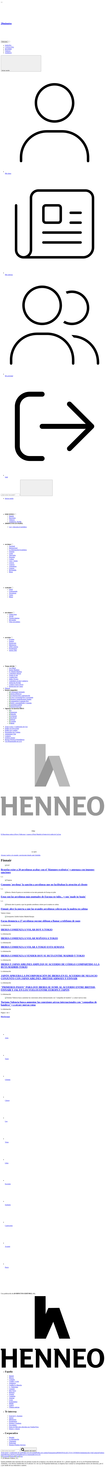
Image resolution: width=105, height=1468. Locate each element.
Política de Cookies (11, 730)
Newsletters (13, 1425)
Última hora (13, 614)
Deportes (12, 557)
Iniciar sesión (9, 498)
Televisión (12, 555)
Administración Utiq (86, 1453)
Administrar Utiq (10, 734)
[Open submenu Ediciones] (25, 42)
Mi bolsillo (12, 620)
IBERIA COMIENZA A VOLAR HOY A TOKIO (26, 929)
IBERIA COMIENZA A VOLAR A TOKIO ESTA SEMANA (32, 947)
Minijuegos (12, 645)
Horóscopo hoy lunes (16, 686)
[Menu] (1, 2)
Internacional (13, 548)
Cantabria (12, 1396)
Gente (11, 553)
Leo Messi (12, 668)
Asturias (11, 1398)
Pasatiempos (13, 648)
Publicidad (12, 1443)
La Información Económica (18, 550)
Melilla (11, 1403)
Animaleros (13, 566)
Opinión (11, 552)
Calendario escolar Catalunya (18, 681)
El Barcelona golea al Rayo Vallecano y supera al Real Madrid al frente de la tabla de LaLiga (31, 834)
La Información (14, 1439)
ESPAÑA (8, 45)
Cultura (11, 559)
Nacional (12, 546)
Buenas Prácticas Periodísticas (14, 739)
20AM (11, 616)
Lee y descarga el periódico (18, 527)
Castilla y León (14, 1381)
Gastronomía (13, 591)
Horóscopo (12, 643)
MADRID (8, 49)
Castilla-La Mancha (15, 1385)
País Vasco (12, 1391)
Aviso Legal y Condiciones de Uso (16, 727)
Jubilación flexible (15, 683)
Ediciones (4, 42)
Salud (11, 589)
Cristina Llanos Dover (16, 684)
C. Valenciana (13, 1387)
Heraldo (11, 1437)
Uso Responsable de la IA (13, 741)
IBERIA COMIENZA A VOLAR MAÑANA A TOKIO (29, 938)
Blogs (11, 572)
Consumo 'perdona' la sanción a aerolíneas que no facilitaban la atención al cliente (44, 884)
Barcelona (12, 518)
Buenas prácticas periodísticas (14, 1454)
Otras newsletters (14, 622)
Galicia (11, 1405)
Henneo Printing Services (17, 1445)
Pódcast (7, 688)
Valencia (7, 51)
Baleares (12, 1392)
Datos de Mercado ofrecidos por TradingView (24, 1427)
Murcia (11, 1378)
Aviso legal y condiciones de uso (11, 1453)
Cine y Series (13, 561)
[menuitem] (54, 45)
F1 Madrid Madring (15, 672)
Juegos (11, 1418)
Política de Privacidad (12, 728)
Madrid (11, 516)
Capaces (11, 564)
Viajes (11, 595)
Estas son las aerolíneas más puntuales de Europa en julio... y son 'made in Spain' (43, 896)
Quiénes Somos (10, 738)
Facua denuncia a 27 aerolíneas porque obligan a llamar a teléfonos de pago (40, 921)
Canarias (12, 1389)
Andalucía (8, 53)
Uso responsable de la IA (32, 1454)
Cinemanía (12, 1441)
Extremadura (13, 1402)
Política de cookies (42, 1453)
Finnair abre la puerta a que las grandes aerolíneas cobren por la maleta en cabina (44, 909)
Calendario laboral (15, 673)
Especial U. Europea (15, 1416)
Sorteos (11, 641)
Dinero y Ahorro (14, 1429)
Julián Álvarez (13, 679)
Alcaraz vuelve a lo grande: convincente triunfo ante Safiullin (20, 855)
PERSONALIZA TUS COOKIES (68, 1453)
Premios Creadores (15, 1423)
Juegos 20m (13, 650)
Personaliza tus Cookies (12, 732)
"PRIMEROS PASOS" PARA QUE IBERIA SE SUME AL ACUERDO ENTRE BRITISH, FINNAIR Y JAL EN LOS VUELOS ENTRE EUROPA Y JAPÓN (48, 988)
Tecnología (12, 593)
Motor (11, 597)
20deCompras (13, 647)
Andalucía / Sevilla (15, 521)
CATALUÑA (9, 47)
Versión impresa (14, 618)
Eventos (11, 639)
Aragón (11, 1394)
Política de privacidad (29, 1453)
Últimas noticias (14, 1407)
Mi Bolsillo (12, 570)
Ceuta (11, 1400)
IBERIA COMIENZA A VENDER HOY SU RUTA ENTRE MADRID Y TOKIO (43, 955)
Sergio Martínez (14, 670)
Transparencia (52, 1453)
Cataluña (12, 1379)
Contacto (8, 736)
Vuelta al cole (13, 675)
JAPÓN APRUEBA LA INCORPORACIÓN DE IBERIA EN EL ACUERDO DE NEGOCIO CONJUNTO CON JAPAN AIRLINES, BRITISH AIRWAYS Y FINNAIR (49, 977)
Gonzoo (11, 568)
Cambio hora (13, 677)
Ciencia (11, 563)
